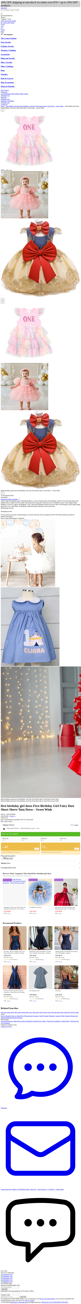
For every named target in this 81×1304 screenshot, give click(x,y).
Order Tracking (65, 1016)
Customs (57, 1016)
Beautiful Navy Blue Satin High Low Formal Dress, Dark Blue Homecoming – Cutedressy (40, 952)
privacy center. (29, 1300)
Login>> (9, 913)
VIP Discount (74, 1021)
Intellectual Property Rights (13, 1018)
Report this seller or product (9, 499)
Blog (15, 1021)
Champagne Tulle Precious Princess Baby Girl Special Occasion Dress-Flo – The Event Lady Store (14, 908)
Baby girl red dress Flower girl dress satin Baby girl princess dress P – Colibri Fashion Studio (65, 908)
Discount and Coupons (31, 1016)
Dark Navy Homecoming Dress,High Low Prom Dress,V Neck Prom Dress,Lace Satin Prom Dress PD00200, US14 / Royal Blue (14, 991)
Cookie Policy (65, 1021)
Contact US (4, 1026)
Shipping (52, 1016)
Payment (46, 1016)
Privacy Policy (41, 1021)
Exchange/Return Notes (8, 867)
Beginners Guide (31, 1021)
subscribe (4, 1289)
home (2, 106)
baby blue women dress (21, 1012)
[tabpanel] (40, 660)
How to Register (6, 1016)
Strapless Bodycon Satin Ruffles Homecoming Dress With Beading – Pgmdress (66, 952)
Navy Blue (57, 990)
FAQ (10, 1026)
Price (22, 1016)
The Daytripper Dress (35, 990)
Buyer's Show (21, 1021)
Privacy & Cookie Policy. (47, 1299)
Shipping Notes (5, 863)
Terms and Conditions (53, 1021)
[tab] (40, 518)
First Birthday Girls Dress (35, 907)
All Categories (5, 1023)
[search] (1, 14)
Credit (41, 1016)
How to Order (15, 1016)
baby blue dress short (7, 1012)
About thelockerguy (7, 1021)
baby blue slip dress (54, 1012)
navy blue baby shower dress (38, 1012)
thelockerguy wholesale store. (19, 1302)
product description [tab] (7, 516)
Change (76, 825)
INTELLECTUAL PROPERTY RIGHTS (54, 1302)
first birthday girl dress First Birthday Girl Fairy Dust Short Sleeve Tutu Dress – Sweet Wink (34, 106)
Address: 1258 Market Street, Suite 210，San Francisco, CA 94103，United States (38, 1189)
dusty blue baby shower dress (70, 1012)
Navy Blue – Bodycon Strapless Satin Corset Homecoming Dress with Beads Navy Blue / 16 (14, 952)
